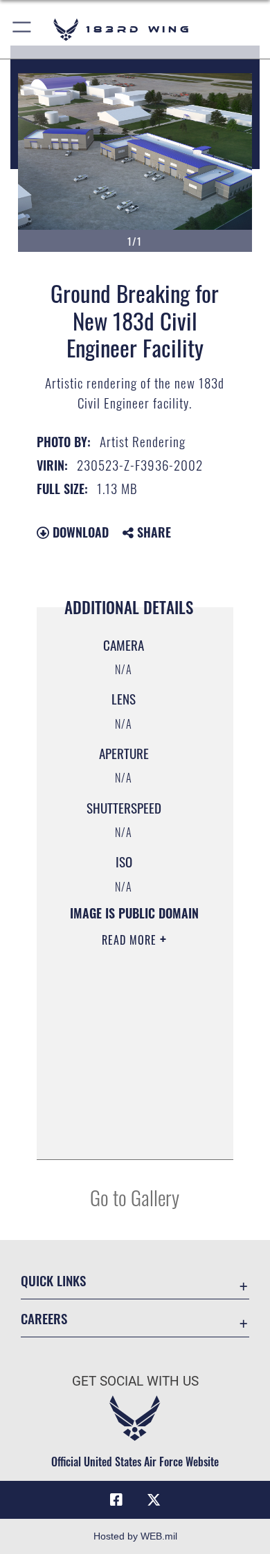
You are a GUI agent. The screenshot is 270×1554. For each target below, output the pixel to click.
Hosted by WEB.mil (135, 1536)
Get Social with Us (135, 1381)
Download (79, 532)
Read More (131, 940)
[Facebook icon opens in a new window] (116, 1500)
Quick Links (53, 1280)
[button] (22, 29)
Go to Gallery (134, 1197)
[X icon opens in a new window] (153, 1500)
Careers (44, 1318)
